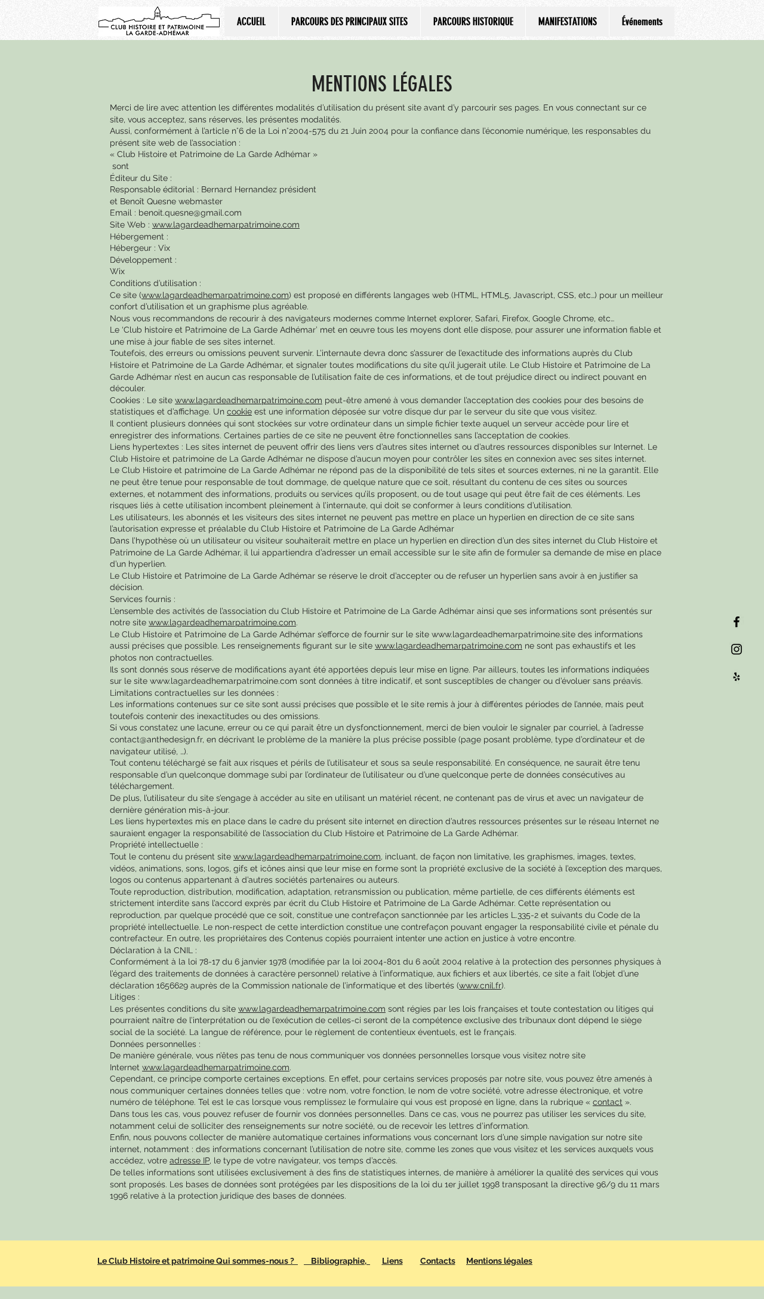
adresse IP (190, 1160)
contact (608, 1102)
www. (162, 224)
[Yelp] (736, 677)
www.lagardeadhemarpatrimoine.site (503, 634)
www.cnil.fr (480, 985)
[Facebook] (736, 622)
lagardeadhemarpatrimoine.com (236, 224)
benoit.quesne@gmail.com (190, 212)
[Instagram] (736, 649)
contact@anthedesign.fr (156, 739)
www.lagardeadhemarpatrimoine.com (215, 295)
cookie (239, 411)
